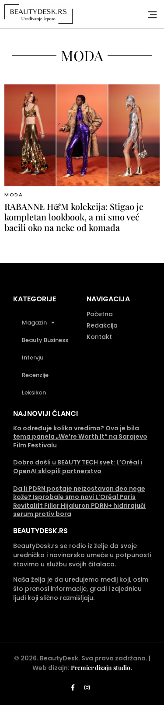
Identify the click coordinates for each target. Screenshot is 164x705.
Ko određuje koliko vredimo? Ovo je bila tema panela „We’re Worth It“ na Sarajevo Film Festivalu (80, 437)
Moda (13, 194)
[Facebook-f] (72, 687)
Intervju (32, 357)
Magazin (34, 322)
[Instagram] (87, 687)
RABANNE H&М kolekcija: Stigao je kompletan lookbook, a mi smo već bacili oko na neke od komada (73, 216)
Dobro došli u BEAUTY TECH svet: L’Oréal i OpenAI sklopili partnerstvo (77, 466)
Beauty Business (45, 340)
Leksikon (34, 392)
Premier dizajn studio (100, 667)
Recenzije (35, 375)
